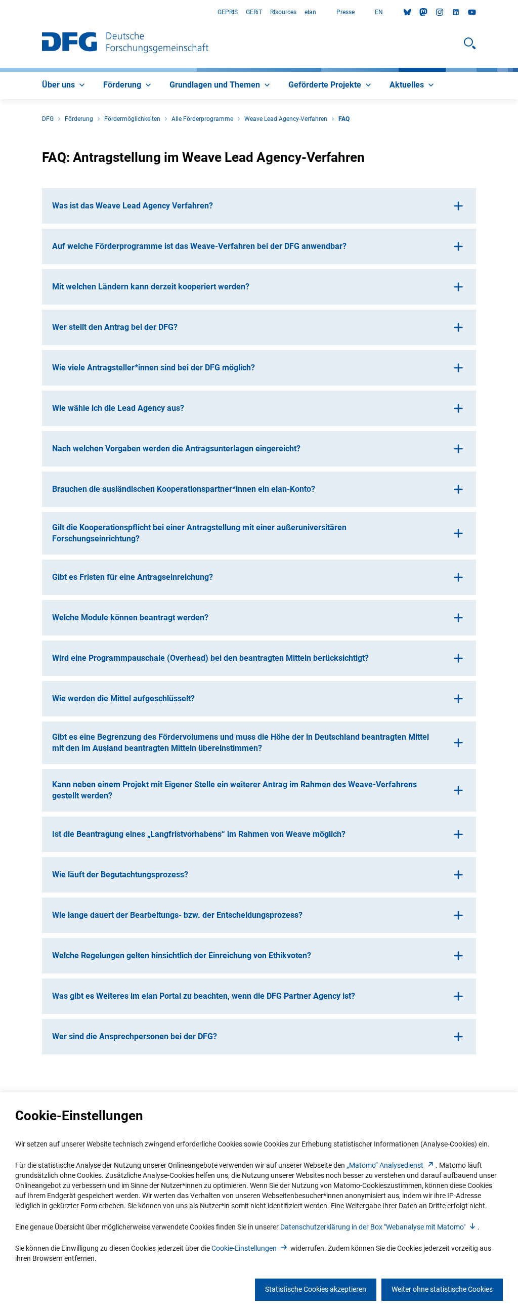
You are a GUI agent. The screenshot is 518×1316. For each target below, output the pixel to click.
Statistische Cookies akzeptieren (315, 1289)
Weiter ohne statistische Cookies (442, 1289)
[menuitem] (64, 85)
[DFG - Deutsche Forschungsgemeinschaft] (125, 43)
